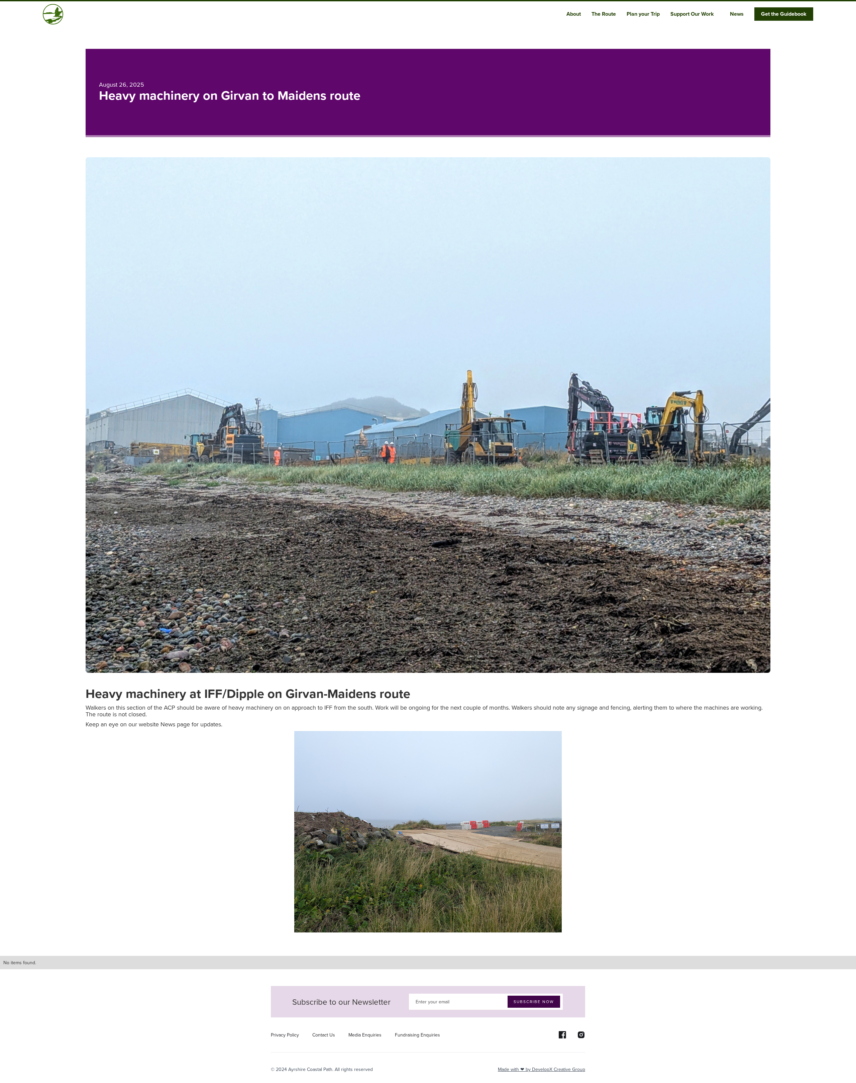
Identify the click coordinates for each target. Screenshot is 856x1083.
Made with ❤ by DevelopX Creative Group (541, 1069)
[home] (53, 14)
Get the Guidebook (784, 14)
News (737, 14)
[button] (576, 14)
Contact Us (323, 1034)
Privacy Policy (285, 1034)
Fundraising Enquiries (417, 1034)
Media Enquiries (365, 1034)
